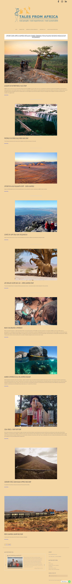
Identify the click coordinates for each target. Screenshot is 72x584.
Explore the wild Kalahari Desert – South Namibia (19, 186)
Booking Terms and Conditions (54, 565)
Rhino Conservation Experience (13, 328)
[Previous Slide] (5, 564)
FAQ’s (50, 562)
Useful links (50, 566)
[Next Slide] (44, 564)
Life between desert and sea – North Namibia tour (19, 283)
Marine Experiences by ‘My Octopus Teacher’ (17, 377)
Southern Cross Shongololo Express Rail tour (17, 482)
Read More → (6, 143)
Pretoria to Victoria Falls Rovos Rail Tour (16, 138)
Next (9, 544)
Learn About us (42, 29)
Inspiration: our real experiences (31, 29)
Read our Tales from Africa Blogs (54, 569)
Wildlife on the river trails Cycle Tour (15, 86)
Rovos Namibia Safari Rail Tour (13, 534)
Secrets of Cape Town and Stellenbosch (15, 235)
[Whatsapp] (69, 581)
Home (16, 29)
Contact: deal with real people (52, 29)
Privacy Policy (51, 563)
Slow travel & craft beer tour (12, 429)
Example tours (21, 29)
